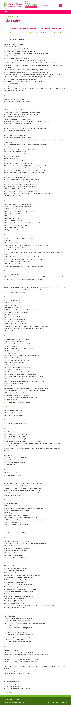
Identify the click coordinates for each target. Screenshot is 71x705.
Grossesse (10, 16)
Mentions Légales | (53, 702)
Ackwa (23, 702)
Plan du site (63, 702)
